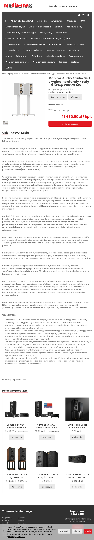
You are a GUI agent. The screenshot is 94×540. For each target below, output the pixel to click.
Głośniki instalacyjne (15, 26)
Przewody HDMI (13, 44)
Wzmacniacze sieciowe (44, 62)
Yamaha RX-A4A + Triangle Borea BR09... (47, 426)
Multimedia (61, 32)
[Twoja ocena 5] (73, 89)
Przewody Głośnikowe (34, 44)
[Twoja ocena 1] (64, 89)
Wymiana (75, 97)
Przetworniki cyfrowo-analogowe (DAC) (50, 38)
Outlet (9, 67)
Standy (9, 56)
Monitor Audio (65, 92)
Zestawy (75, 62)
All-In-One (42, 21)
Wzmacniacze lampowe (17, 62)
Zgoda (88, 531)
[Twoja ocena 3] (68, 89)
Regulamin (7, 518)
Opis (5, 132)
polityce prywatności (16, 536)
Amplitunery (57, 21)
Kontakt (21, 521)
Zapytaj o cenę (58, 97)
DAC (82, 21)
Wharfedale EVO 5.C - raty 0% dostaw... (77, 476)
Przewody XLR (12, 50)
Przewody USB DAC (76, 44)
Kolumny (59, 26)
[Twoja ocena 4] (71, 89)
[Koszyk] (83, 15)
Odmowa (77, 531)
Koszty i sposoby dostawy (6, 523)
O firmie (21, 518)
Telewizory (37, 56)
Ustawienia (64, 531)
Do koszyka (17, 437)
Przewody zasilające (32, 50)
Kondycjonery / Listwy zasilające (21, 32)
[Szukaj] (79, 15)
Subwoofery (22, 56)
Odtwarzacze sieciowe (16, 38)
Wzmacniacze (76, 56)
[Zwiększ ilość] (55, 110)
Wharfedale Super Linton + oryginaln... (77, 426)
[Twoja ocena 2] (66, 89)
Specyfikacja (20, 132)
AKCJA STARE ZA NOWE (22, 21)
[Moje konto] (88, 15)
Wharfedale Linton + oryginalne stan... (17, 476)
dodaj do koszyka (70, 124)
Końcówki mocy (74, 26)
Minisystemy (46, 32)
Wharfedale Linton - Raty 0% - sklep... (47, 476)
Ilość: (50, 109)
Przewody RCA (56, 44)
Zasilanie (63, 62)
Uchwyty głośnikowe (55, 56)
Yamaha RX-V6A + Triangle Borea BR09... (16, 426)
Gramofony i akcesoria (40, 26)
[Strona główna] (18, 6)
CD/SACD (71, 21)
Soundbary (74, 50)
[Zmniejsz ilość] (64, 110)
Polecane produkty (15, 390)
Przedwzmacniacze (55, 50)
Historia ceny (54, 104)
